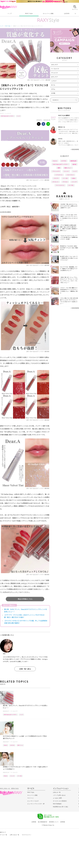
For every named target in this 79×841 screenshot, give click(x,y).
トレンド (12, 776)
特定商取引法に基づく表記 (60, 806)
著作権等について (53, 822)
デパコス (65, 182)
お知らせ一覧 (57, 792)
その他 (53, 93)
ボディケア (54, 77)
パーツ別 (19, 776)
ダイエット (55, 182)
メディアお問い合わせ (59, 795)
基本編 (74, 164)
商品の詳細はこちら (25, 599)
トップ (10, 13)
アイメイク (54, 73)
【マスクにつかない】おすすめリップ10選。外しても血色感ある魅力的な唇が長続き (25, 621)
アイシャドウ (56, 171)
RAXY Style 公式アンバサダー (7, 116)
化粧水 (73, 178)
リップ (18, 116)
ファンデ (74, 182)
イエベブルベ (70, 175)
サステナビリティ (26, 834)
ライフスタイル (60, 185)
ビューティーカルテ (33, 801)
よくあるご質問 (57, 798)
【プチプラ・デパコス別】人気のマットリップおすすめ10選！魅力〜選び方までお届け (24, 616)
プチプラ (56, 178)
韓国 (59, 168)
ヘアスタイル (58, 175)
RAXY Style (29, 13)
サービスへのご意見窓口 (60, 801)
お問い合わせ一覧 (14, 834)
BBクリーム (20, 745)
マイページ (30, 798)
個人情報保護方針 (42, 822)
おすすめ (12, 745)
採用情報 (62, 822)
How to (5, 745)
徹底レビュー (67, 168)
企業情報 (33, 822)
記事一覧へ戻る (25, 669)
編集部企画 (73, 161)
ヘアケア (53, 81)
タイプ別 (70, 185)
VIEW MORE (75, 149)
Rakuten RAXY (8, 7)
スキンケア (54, 65)
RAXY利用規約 (57, 804)
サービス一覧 (3, 834)
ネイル (53, 85)
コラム (53, 89)
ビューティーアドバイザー (34, 804)
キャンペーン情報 (48, 13)
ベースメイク (8, 113)
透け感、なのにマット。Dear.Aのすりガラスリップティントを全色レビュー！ (25, 610)
